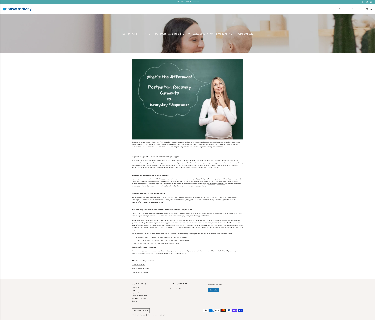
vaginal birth (173, 240)
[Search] (367, 9)
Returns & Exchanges (139, 298)
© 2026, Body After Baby (138, 315)
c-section (161, 216)
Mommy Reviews (137, 293)
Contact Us (135, 287)
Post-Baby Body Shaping (140, 272)
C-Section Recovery (138, 265)
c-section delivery (184, 240)
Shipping (135, 301)
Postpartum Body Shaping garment (212, 225)
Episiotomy (221, 184)
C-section (210, 167)
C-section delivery (161, 197)
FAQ (133, 290)
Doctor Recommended (139, 296)
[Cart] (371, 9)
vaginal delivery (150, 216)
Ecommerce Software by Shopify (156, 315)
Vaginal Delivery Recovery (140, 268)
